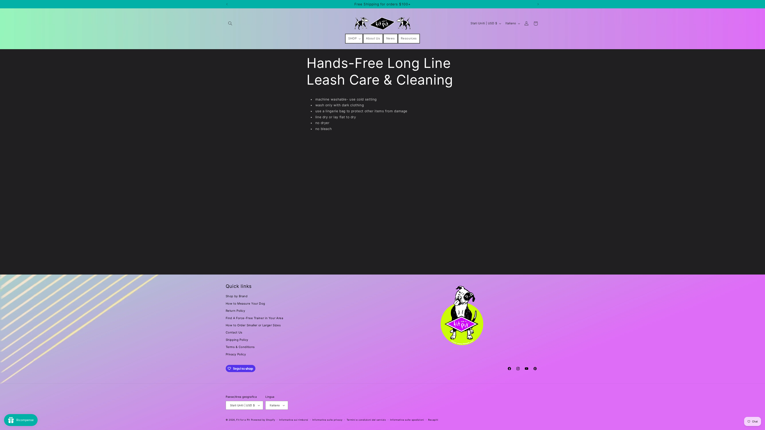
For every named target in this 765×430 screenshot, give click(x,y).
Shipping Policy (237, 340)
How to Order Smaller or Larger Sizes (253, 325)
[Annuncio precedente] (227, 4)
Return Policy (235, 311)
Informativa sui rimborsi (293, 419)
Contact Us (234, 332)
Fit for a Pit (243, 419)
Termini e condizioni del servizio (366, 419)
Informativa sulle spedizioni (407, 419)
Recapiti (433, 419)
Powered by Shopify (263, 419)
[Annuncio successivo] (538, 4)
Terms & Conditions (240, 347)
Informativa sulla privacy (327, 419)
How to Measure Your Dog (245, 303)
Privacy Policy (236, 354)
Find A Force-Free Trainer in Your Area (254, 318)
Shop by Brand (237, 296)
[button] (230, 23)
